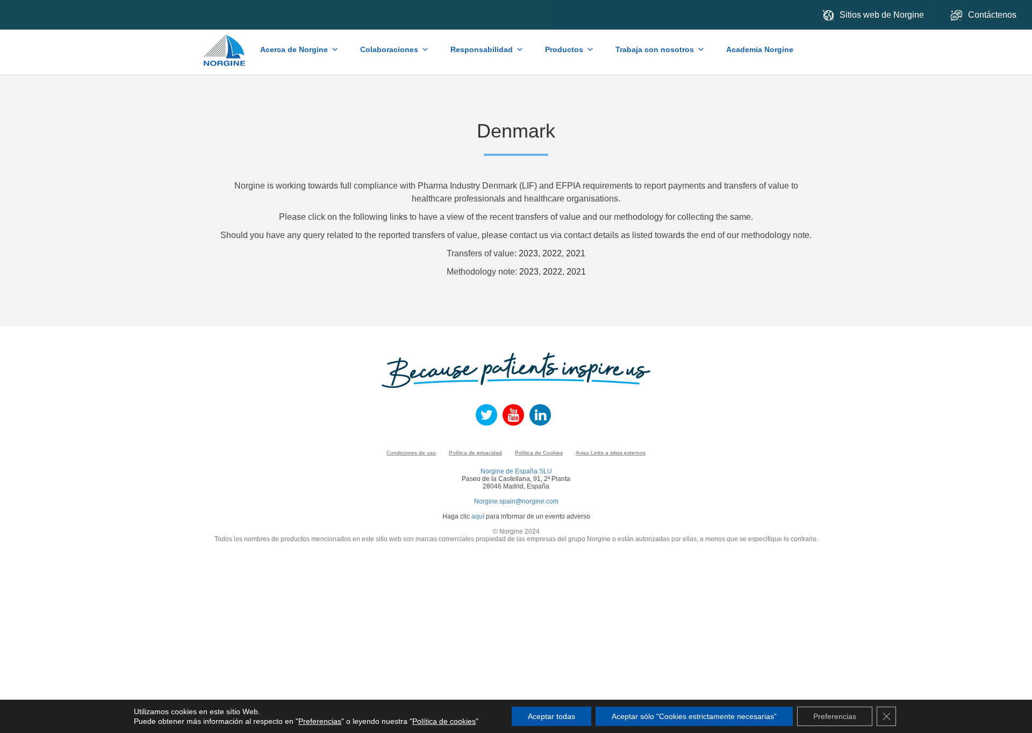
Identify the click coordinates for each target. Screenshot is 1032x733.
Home (225, 45)
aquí (477, 516)
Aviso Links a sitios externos (611, 453)
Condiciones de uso (411, 453)
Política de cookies (444, 721)
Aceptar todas (551, 716)
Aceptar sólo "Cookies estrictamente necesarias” (694, 716)
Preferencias (319, 721)
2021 (575, 253)
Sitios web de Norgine (882, 14)
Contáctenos (993, 14)
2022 (552, 253)
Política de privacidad (475, 453)
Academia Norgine (759, 49)
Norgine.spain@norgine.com (516, 501)
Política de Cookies (539, 453)
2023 (528, 253)
